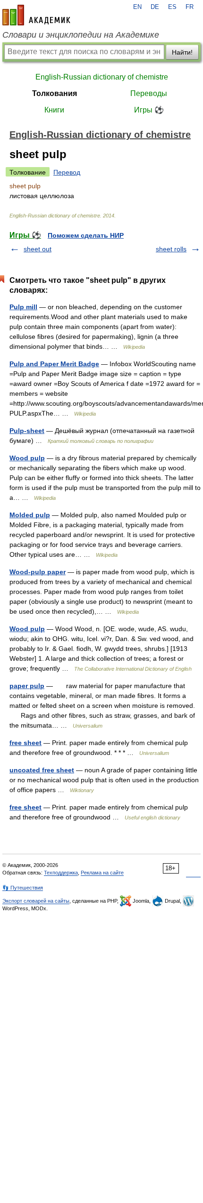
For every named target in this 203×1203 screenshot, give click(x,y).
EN (137, 7)
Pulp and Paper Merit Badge (54, 364)
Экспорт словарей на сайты (35, 901)
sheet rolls (171, 249)
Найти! (182, 52)
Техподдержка (61, 872)
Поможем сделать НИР (86, 235)
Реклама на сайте (102, 872)
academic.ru (36, 15)
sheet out (37, 249)
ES (172, 7)
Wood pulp (27, 458)
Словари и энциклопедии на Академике (80, 35)
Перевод (66, 172)
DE (155, 7)
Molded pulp (29, 515)
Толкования (54, 93)
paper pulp (26, 686)
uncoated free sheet (41, 770)
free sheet (25, 742)
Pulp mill (23, 307)
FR (190, 7)
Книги (54, 110)
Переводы (148, 93)
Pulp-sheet (26, 430)
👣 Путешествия (22, 887)
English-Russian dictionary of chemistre (101, 77)
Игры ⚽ (149, 110)
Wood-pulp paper (37, 572)
